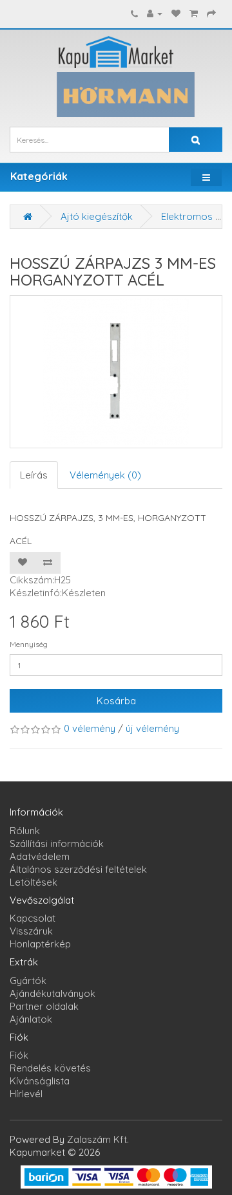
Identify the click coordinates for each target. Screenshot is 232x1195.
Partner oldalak (44, 1006)
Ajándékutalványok (52, 993)
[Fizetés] (211, 13)
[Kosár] (193, 13)
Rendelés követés (50, 1068)
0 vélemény (89, 728)
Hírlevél (26, 1094)
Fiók (19, 1055)
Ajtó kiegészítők (97, 216)
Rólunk (25, 831)
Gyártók (28, 980)
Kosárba (116, 701)
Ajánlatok (31, 1019)
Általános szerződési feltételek (78, 869)
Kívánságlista (40, 1081)
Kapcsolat (32, 918)
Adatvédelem (40, 856)
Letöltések (33, 882)
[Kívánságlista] (175, 13)
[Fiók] (154, 13)
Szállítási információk (57, 843)
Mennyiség (29, 644)
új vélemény (152, 728)
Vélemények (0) (105, 475)
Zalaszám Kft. (98, 1139)
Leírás (34, 475)
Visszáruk (31, 931)
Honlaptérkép (40, 944)
